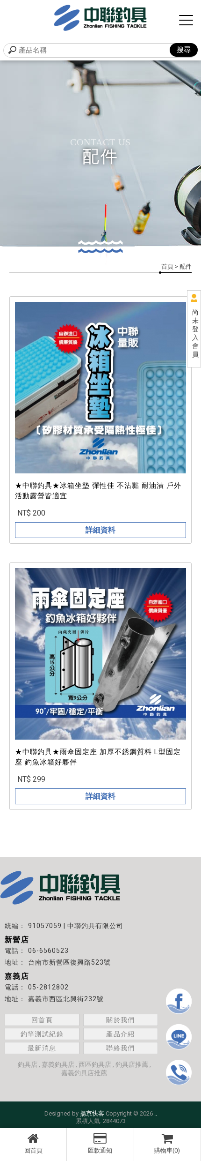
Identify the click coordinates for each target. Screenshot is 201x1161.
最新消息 (42, 1048)
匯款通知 (100, 1150)
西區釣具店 (95, 1064)
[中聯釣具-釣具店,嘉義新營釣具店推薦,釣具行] (100, 19)
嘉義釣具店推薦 (84, 1073)
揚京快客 (92, 1113)
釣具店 (27, 1064)
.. (155, 1113)
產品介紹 (120, 1034)
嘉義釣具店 (58, 1064)
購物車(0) (167, 1150)
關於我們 (120, 1020)
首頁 (167, 266)
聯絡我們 (120, 1048)
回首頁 (33, 1150)
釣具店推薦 (131, 1064)
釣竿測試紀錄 (42, 1034)
